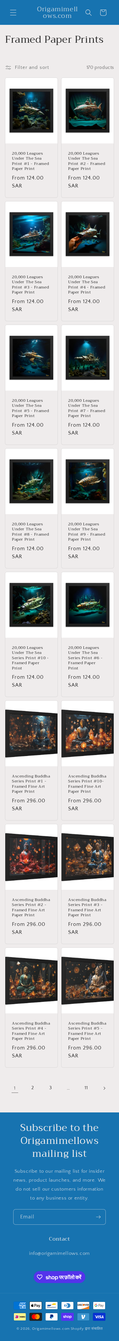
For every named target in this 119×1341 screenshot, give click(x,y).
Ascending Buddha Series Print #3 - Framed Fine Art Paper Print (87, 907)
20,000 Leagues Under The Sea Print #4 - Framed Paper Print (86, 284)
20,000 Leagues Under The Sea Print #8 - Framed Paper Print (30, 531)
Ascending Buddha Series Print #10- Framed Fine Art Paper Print (87, 784)
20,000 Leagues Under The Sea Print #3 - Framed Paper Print (30, 284)
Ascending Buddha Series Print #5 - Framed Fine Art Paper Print (87, 1031)
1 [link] (15, 1088)
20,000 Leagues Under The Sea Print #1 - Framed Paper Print (30, 161)
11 (86, 1088)
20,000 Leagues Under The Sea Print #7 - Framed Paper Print (86, 408)
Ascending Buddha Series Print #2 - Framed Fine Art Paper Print (31, 907)
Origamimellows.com (51, 1329)
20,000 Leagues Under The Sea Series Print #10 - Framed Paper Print (30, 658)
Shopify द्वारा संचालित (87, 1329)
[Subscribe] (98, 1217)
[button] (13, 12)
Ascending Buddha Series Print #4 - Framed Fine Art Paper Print (31, 1031)
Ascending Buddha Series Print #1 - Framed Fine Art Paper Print (31, 784)
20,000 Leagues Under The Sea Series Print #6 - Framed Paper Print (85, 658)
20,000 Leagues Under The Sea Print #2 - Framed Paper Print (86, 161)
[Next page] (104, 1088)
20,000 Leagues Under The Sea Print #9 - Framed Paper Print (86, 531)
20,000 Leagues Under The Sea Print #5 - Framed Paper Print (30, 408)
